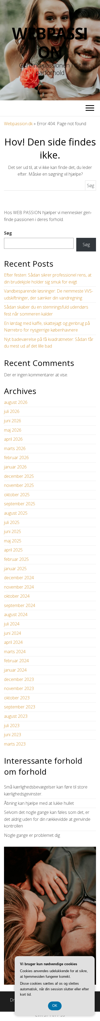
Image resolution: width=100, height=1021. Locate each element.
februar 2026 (16, 457)
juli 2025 (11, 522)
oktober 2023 (17, 698)
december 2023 (19, 679)
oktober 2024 (17, 596)
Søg (8, 233)
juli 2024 (11, 624)
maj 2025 (12, 541)
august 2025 (15, 513)
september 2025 (19, 504)
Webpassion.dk (18, 124)
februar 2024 (16, 661)
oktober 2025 (17, 495)
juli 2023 (11, 725)
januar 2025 (15, 568)
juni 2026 (12, 421)
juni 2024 (12, 633)
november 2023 (19, 688)
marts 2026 (15, 448)
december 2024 (19, 578)
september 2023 (19, 707)
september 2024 (19, 605)
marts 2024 (15, 652)
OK (54, 1006)
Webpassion (50, 42)
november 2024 (19, 587)
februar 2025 (16, 559)
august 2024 (15, 614)
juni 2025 (12, 531)
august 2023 (15, 716)
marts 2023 (15, 744)
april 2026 (13, 439)
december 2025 (19, 476)
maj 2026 (12, 430)
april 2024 (13, 642)
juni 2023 (12, 735)
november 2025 (19, 485)
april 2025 (13, 550)
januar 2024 (15, 670)
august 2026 (15, 402)
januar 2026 (15, 467)
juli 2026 (11, 411)
